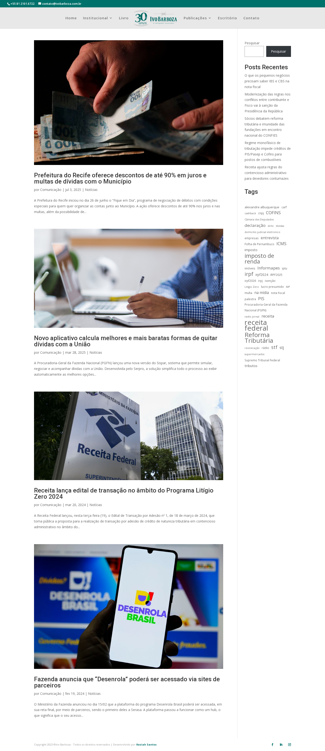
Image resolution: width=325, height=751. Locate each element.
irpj (260, 281)
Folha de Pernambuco (259, 244)
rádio (265, 348)
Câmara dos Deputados (259, 219)
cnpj (261, 213)
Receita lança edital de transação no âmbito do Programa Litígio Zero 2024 (123, 493)
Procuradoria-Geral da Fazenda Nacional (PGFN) (266, 307)
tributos (251, 365)
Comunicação (50, 189)
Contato (251, 18)
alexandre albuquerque (262, 207)
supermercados (254, 354)
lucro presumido (272, 286)
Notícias (91, 189)
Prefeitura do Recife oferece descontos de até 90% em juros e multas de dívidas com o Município (120, 178)
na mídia (261, 292)
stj (282, 347)
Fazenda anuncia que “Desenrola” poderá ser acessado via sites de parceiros (127, 682)
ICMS (281, 243)
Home (71, 18)
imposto (251, 250)
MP (288, 286)
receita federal (256, 325)
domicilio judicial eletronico (262, 232)
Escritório (227, 18)
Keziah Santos (146, 744)
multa (248, 293)
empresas (252, 238)
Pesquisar (252, 43)
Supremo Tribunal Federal (262, 360)
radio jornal (252, 316)
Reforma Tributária (259, 337)
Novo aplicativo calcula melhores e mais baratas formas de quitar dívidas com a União (125, 341)
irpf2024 (262, 274)
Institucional (95, 18)
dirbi (271, 226)
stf (274, 347)
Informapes (268, 268)
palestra (250, 299)
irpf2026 (250, 281)
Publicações (195, 18)
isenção (270, 281)
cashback (250, 213)
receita (267, 316)
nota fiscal (278, 293)
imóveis (250, 268)
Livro (124, 18)
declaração (255, 225)
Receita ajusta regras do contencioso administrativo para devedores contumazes (267, 173)
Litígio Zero (252, 286)
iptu (284, 268)
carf (284, 207)
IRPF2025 (276, 275)
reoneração (252, 348)
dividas (280, 226)
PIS (261, 298)
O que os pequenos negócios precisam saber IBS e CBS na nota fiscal (267, 81)
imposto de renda (259, 258)
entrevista (270, 237)
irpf (249, 274)
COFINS (273, 212)
